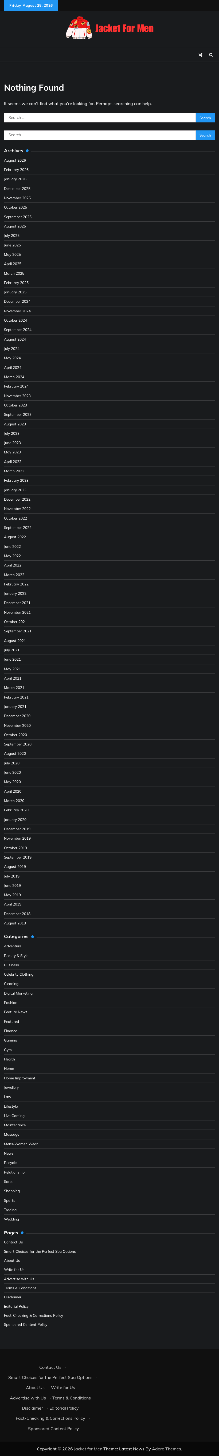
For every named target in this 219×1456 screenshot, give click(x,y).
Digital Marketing (18, 993)
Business (11, 965)
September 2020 (18, 744)
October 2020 (15, 734)
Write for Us (14, 1269)
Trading (10, 1209)
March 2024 (14, 376)
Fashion (10, 1002)
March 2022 (14, 574)
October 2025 (15, 207)
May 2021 (12, 669)
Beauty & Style (16, 955)
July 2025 (11, 235)
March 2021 (14, 687)
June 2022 (12, 546)
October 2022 (15, 518)
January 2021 (15, 706)
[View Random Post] (200, 55)
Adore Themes (166, 1448)
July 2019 (11, 876)
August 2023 (15, 424)
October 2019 (15, 847)
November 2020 (17, 725)
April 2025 (12, 263)
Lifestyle (11, 1106)
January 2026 (15, 179)
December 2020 (17, 715)
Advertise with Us (19, 1279)
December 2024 (17, 301)
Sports (9, 1200)
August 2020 (15, 753)
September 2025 (18, 216)
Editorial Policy (16, 1306)
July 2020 (11, 763)
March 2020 (14, 800)
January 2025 (15, 292)
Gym (8, 1049)
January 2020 (15, 819)
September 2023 (18, 414)
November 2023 (17, 395)
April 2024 (12, 367)
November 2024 (17, 311)
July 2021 (11, 650)
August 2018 (15, 923)
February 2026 (16, 169)
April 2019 (12, 904)
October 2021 (15, 621)
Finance (10, 1030)
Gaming (10, 1040)
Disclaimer (12, 1297)
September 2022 (18, 527)
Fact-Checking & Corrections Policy (33, 1315)
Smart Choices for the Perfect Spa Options (40, 1251)
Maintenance (15, 1125)
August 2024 (15, 339)
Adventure (12, 946)
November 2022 (17, 508)
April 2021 (12, 678)
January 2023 (15, 490)
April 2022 (12, 565)
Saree (8, 1181)
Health (9, 1059)
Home (9, 1068)
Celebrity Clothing (18, 974)
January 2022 (15, 593)
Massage (11, 1134)
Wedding (11, 1219)
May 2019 (12, 894)
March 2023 (14, 471)
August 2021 (15, 640)
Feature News (16, 1012)
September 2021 (18, 631)
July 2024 (11, 348)
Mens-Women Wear (21, 1144)
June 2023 (12, 442)
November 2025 (17, 198)
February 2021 (16, 697)
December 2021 (17, 602)
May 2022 (12, 555)
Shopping (12, 1190)
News (9, 1153)
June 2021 (12, 659)
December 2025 (17, 188)
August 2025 (15, 226)
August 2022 (15, 536)
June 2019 (12, 885)
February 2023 (16, 480)
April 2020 (12, 791)
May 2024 (12, 358)
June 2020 (12, 772)
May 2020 (12, 781)
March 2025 (14, 273)
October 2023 (15, 405)
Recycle (10, 1162)
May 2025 (12, 254)
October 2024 (15, 320)
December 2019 (17, 829)
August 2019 (15, 866)
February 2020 (16, 810)
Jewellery (11, 1087)
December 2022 (17, 499)
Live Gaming (14, 1115)
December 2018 (17, 913)
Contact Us (13, 1242)
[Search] (211, 55)
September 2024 (18, 329)
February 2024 (16, 386)
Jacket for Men (88, 1448)
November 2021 (17, 612)
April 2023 (12, 461)
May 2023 (12, 452)
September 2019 (18, 857)
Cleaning (11, 983)
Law (7, 1096)
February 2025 (16, 282)
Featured (11, 1021)
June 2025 (12, 245)
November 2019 (17, 838)
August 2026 (15, 160)
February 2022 (16, 584)
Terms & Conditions (20, 1288)
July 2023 (11, 433)
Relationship (14, 1172)
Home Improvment (19, 1078)
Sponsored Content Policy (25, 1324)
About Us (12, 1260)
